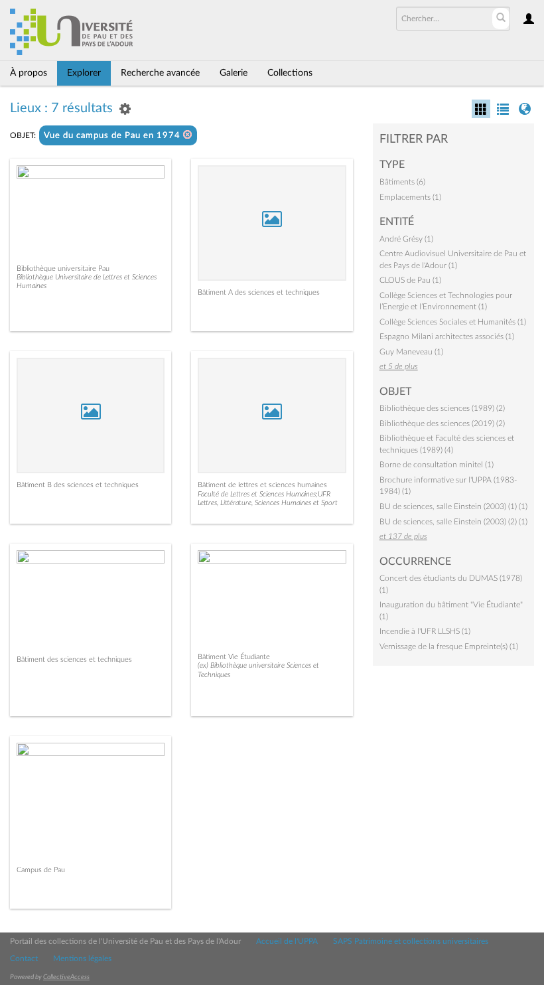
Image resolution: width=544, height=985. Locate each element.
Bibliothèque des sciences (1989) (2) (442, 408)
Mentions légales (82, 958)
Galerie (233, 73)
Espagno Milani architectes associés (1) (446, 337)
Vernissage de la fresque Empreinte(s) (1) (448, 646)
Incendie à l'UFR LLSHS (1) (424, 631)
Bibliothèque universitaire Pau (63, 268)
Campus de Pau (41, 869)
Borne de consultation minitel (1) (436, 465)
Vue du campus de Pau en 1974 (113, 135)
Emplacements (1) (410, 197)
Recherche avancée (160, 73)
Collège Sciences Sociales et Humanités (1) (452, 322)
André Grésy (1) (406, 239)
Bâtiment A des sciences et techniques (259, 292)
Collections (289, 73)
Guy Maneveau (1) (411, 352)
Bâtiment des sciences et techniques (74, 659)
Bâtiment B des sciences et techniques (78, 485)
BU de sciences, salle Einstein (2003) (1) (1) (453, 506)
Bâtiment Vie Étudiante (234, 656)
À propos (28, 73)
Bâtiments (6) (402, 182)
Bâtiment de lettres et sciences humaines (262, 485)
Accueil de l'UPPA (287, 941)
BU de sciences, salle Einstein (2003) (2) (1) (453, 522)
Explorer (84, 73)
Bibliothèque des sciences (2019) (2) (442, 423)
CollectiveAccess (66, 977)
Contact (24, 958)
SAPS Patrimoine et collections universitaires (410, 941)
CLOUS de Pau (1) (410, 280)
